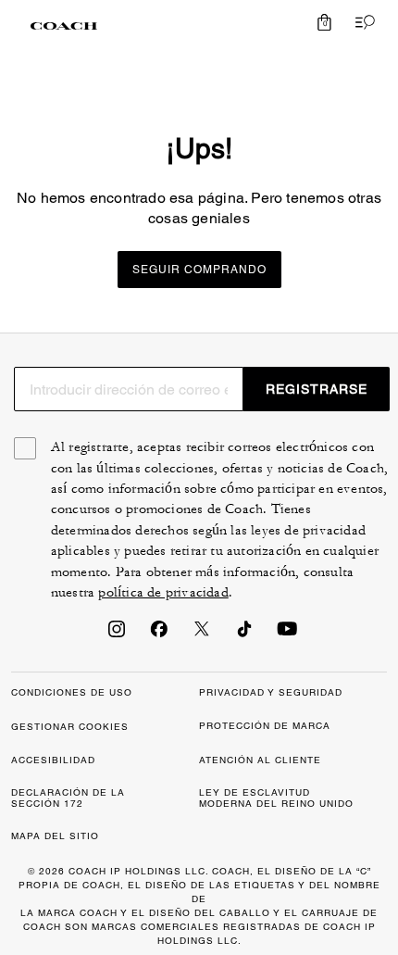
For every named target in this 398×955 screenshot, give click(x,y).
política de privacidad (163, 592)
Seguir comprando (199, 269)
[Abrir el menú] (361, 22)
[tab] (64, 25)
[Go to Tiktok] (244, 634)
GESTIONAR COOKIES (70, 727)
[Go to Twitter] (202, 634)
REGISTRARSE (316, 389)
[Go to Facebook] (159, 634)
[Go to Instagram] (117, 634)
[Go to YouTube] (287, 634)
